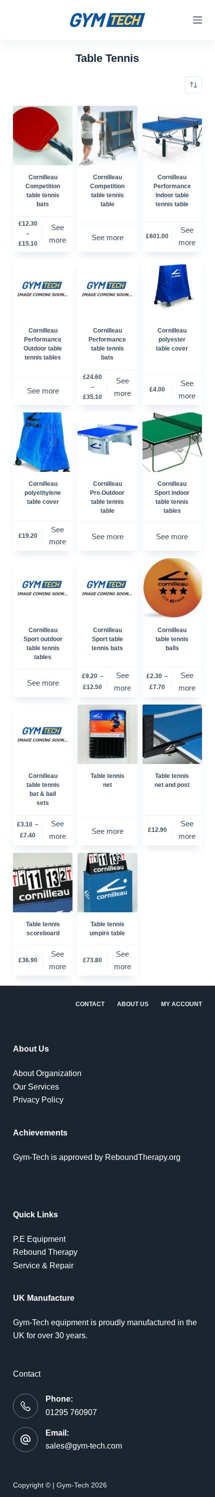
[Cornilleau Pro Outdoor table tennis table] (107, 442)
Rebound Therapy (45, 1252)
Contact (90, 1004)
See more (57, 233)
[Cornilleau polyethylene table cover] (42, 442)
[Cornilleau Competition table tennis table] (107, 135)
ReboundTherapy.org (142, 1157)
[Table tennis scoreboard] (42, 882)
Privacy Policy (38, 1100)
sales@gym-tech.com (84, 1446)
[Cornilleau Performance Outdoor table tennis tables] (42, 289)
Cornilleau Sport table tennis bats (107, 639)
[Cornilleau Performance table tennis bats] (107, 289)
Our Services (36, 1087)
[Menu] (197, 19)
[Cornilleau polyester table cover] (172, 289)
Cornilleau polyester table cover (172, 339)
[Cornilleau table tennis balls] (172, 588)
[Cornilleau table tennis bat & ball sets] (42, 734)
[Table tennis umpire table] (107, 882)
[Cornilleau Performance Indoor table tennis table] (172, 135)
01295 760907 (71, 1412)
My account (181, 1004)
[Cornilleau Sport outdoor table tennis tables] (42, 588)
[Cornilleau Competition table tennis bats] (42, 135)
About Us (132, 1004)
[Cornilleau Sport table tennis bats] (107, 588)
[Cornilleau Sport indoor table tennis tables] (172, 442)
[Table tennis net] (107, 734)
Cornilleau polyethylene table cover (42, 492)
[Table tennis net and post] (172, 734)
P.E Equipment (39, 1239)
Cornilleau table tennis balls (172, 639)
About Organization (47, 1073)
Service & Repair (43, 1265)
